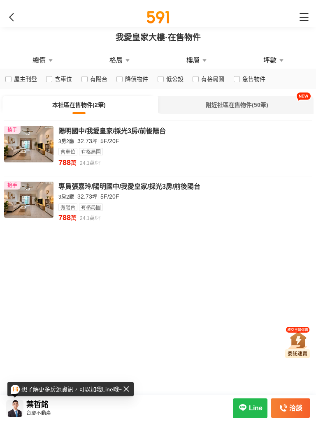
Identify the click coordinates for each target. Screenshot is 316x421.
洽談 (295, 408)
